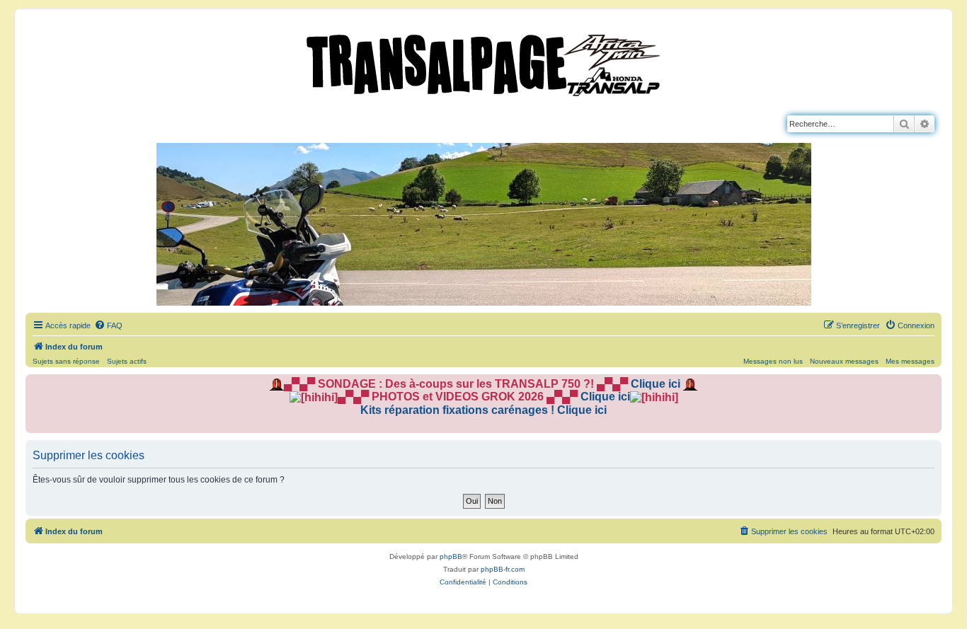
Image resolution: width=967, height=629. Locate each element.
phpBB (451, 556)
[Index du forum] (483, 62)
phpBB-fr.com (503, 569)
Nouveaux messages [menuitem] (844, 361)
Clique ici (655, 384)
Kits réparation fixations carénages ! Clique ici (483, 410)
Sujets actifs (127, 361)
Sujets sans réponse (66, 361)
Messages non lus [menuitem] (773, 361)
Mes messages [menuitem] (910, 361)
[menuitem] (108, 325)
